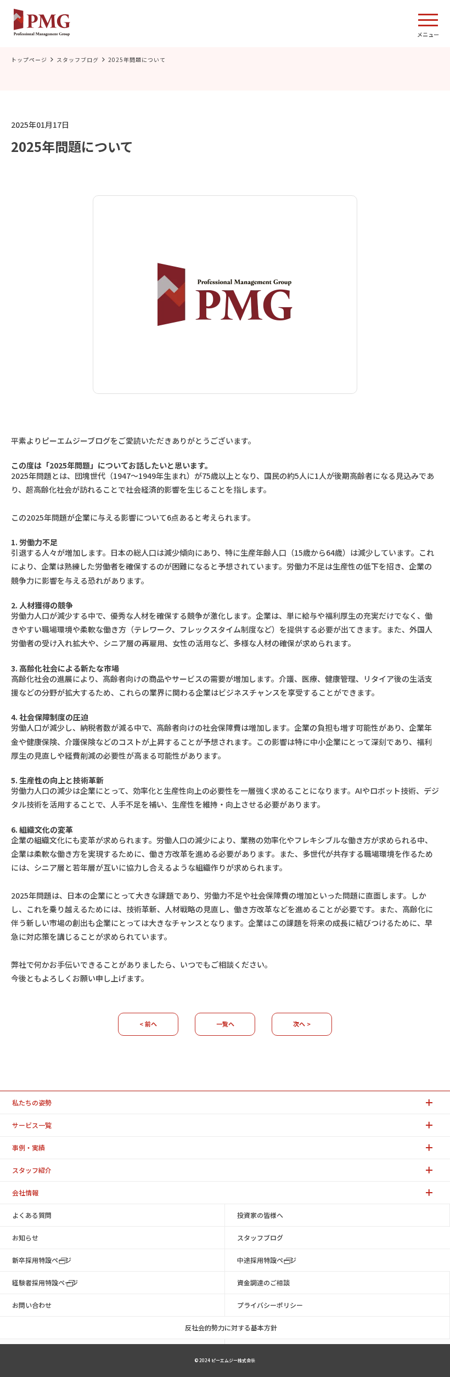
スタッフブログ (78, 59)
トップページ (29, 59)
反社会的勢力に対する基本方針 (231, 1327)
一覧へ (225, 1023)
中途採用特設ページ (266, 1260)
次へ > (302, 1023)
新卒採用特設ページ (41, 1260)
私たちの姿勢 (32, 1102)
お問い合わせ (32, 1305)
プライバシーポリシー (270, 1305)
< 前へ (148, 1023)
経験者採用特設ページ (45, 1282)
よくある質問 (32, 1215)
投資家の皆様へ (260, 1215)
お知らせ (25, 1237)
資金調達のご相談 (263, 1282)
